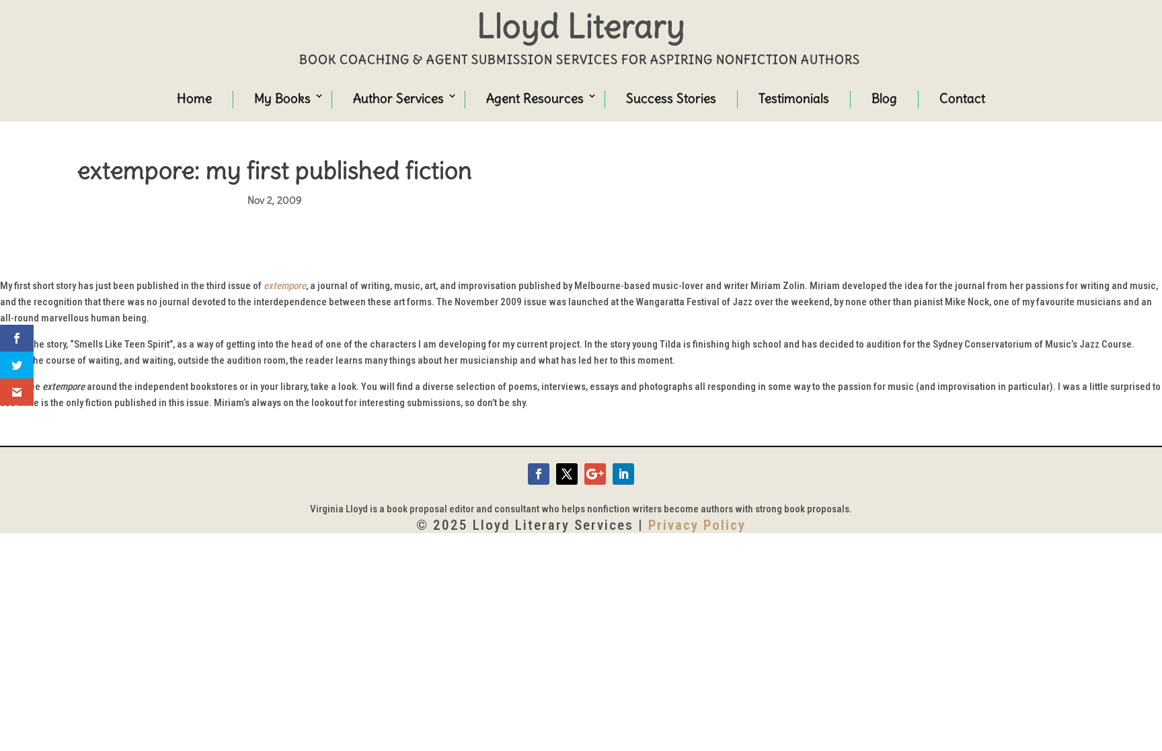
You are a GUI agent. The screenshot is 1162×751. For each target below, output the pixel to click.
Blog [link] (884, 98)
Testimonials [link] (794, 98)
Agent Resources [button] (535, 98)
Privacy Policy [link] (697, 525)
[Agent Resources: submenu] (579, 97)
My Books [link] (282, 98)
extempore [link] (285, 286)
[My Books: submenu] (306, 97)
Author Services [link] (398, 98)
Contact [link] (962, 98)
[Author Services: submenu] (439, 97)
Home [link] (194, 98)
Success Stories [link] (671, 98)
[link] (538, 474)
